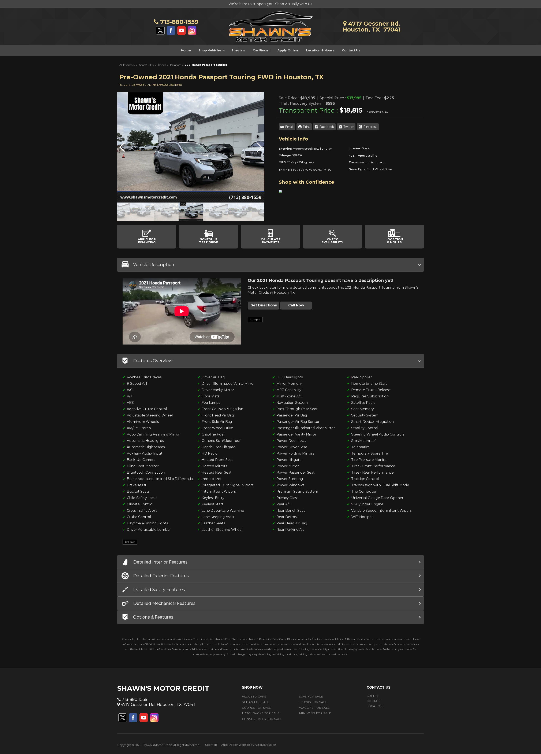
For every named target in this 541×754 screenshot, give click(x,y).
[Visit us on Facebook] (171, 30)
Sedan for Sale (255, 702)
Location (375, 706)
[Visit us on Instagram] (192, 30)
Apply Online (287, 50)
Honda (162, 64)
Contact (374, 701)
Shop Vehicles (210, 50)
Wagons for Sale (314, 707)
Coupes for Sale (256, 707)
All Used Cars (254, 696)
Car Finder (261, 50)
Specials (238, 50)
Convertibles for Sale (262, 719)
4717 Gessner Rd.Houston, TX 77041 (371, 26)
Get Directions (263, 305)
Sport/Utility (146, 64)
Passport (175, 64)
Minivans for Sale (315, 713)
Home (186, 50)
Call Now (296, 305)
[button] (259, 147)
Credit (372, 695)
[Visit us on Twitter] (160, 30)
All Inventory (127, 64)
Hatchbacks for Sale (260, 713)
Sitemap (211, 744)
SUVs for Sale (311, 696)
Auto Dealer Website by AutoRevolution (248, 744)
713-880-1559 (178, 21)
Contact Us (351, 50)
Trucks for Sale (313, 702)
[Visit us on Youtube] (181, 30)
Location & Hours (320, 50)
